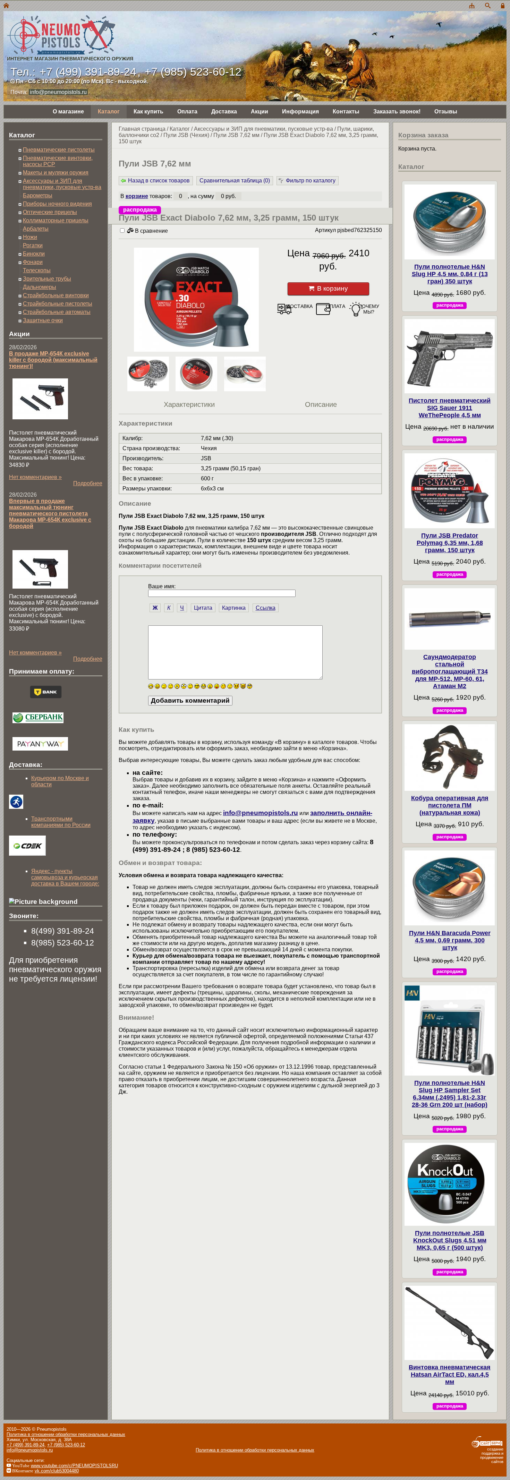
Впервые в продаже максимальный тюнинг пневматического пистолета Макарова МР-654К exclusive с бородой (50, 513)
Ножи (30, 237)
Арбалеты (36, 229)
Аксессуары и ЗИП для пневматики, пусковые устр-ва (263, 129)
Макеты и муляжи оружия (55, 173)
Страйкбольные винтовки (56, 295)
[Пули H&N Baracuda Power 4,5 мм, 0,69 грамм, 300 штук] (450, 887)
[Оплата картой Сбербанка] (38, 725)
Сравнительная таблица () (234, 180)
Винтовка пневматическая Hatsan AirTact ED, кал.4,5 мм (450, 1374)
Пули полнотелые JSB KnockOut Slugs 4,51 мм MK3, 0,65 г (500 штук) (449, 1240)
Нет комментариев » (35, 477)
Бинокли (34, 254)
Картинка (234, 608)
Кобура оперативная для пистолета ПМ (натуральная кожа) (449, 805)
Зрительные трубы (47, 279)
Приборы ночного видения (57, 204)
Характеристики (189, 404)
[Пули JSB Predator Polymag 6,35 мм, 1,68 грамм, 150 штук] (450, 490)
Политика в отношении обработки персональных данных (66, 1434)
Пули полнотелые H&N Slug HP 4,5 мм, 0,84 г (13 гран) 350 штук (450, 274)
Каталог (109, 111)
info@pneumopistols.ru (58, 92)
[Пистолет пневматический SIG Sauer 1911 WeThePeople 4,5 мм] (450, 356)
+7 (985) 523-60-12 (193, 72)
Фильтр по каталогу (310, 180)
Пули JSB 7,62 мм (236, 135)
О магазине (68, 111)
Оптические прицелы (50, 212)
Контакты (346, 111)
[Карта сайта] (472, 6)
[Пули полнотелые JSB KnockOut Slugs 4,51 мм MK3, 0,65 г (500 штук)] (450, 1184)
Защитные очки (43, 320)
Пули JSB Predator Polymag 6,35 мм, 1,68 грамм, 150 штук (450, 543)
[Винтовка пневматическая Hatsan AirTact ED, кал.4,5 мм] (450, 1323)
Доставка (224, 111)
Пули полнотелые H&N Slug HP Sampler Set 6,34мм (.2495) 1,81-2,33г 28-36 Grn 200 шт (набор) (449, 1093)
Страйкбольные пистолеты (57, 304)
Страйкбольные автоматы (57, 312)
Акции (259, 111)
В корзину (332, 288)
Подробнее (87, 483)
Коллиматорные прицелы (55, 220)
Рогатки (33, 245)
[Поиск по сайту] (488, 6)
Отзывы (445, 111)
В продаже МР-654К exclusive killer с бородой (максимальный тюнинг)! (53, 360)
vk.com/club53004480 (57, 1470)
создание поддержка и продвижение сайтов (491, 1455)
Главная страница (142, 129)
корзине (137, 196)
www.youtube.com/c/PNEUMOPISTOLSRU (74, 1465)
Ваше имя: (162, 586)
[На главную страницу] (6, 6)
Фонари (33, 262)
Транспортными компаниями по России (61, 822)
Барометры (37, 195)
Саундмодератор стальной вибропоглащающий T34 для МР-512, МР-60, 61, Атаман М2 (450, 671)
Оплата (187, 111)
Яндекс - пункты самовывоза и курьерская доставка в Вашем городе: (65, 877)
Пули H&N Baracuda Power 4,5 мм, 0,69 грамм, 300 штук (450, 940)
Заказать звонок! (396, 111)
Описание (321, 404)
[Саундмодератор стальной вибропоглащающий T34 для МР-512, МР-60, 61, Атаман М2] (450, 619)
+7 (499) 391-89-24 (88, 72)
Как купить (148, 111)
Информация (300, 111)
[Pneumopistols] (69, 27)
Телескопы (37, 270)
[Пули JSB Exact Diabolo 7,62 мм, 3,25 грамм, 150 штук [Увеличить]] (196, 300)
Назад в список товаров (159, 180)
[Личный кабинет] (504, 6)
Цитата (203, 608)
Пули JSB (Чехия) (186, 135)
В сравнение (151, 231)
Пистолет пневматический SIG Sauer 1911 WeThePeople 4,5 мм (450, 408)
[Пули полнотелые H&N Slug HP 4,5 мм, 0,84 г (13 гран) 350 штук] (450, 222)
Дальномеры (39, 287)
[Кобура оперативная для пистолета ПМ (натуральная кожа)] (450, 757)
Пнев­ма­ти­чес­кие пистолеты (59, 150)
